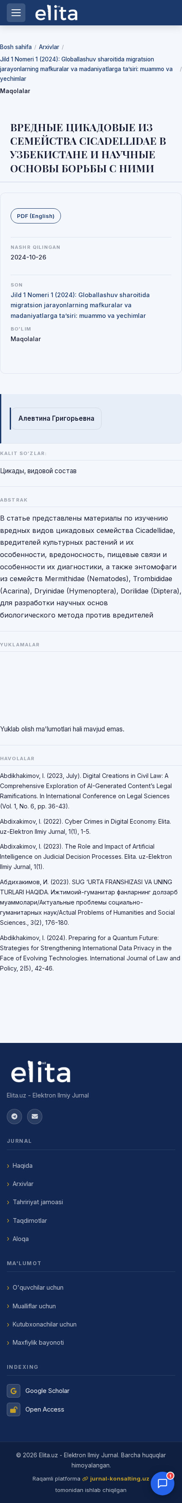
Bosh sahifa (16, 47)
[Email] (34, 1116)
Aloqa (21, 1238)
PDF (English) (36, 215)
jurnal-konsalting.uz (119, 1478)
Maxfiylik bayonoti (38, 1342)
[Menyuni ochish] (16, 12)
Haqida (23, 1165)
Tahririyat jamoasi (38, 1201)
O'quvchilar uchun (38, 1287)
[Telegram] (14, 1116)
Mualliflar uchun (34, 1306)
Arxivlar (49, 47)
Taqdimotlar (30, 1220)
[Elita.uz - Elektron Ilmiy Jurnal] (91, 1072)
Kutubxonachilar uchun (45, 1324)
